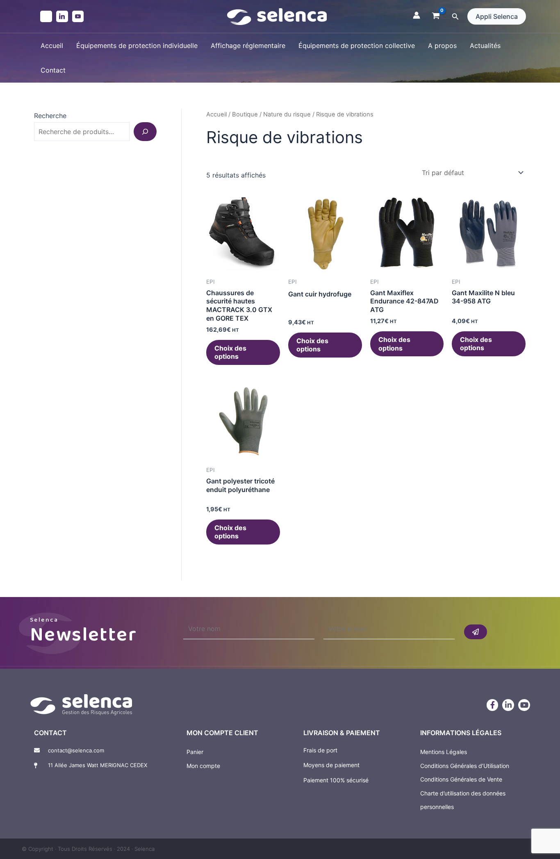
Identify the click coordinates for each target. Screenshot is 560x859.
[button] (455, 16)
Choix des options (230, 352)
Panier (195, 751)
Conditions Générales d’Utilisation (464, 765)
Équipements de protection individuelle (137, 45)
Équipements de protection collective (356, 45)
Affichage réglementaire (248, 45)
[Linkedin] (62, 17)
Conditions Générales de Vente (461, 779)
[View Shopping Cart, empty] (436, 16)
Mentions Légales (443, 751)
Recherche (50, 116)
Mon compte (203, 765)
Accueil (52, 45)
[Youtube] (78, 17)
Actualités (485, 45)
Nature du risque (287, 114)
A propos (442, 45)
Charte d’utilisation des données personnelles (462, 800)
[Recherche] (145, 131)
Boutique (245, 114)
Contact (53, 70)
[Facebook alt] (46, 17)
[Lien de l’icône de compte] (416, 15)
